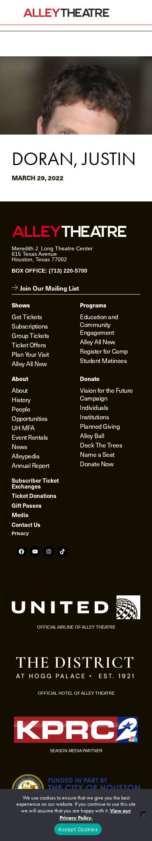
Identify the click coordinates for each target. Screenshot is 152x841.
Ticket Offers (29, 344)
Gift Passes (27, 505)
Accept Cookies (78, 829)
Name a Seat (97, 454)
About (20, 390)
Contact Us (26, 524)
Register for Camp (104, 351)
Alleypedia (25, 455)
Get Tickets (27, 316)
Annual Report (30, 465)
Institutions (94, 416)
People (21, 408)
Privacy (20, 533)
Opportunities (30, 418)
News (19, 446)
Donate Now (96, 463)
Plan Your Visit (30, 354)
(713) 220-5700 (68, 271)
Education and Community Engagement (99, 324)
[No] (143, 814)
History (21, 399)
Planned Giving (100, 426)
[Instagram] (48, 551)
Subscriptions (30, 326)
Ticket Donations (34, 496)
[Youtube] (35, 551)
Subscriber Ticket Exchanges (35, 483)
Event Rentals (30, 437)
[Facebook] (21, 551)
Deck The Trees (101, 444)
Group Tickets (30, 335)
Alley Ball (92, 435)
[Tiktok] (62, 551)
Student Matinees (103, 360)
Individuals (94, 407)
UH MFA (23, 427)
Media (20, 515)
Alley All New (29, 363)
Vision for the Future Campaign (106, 394)
